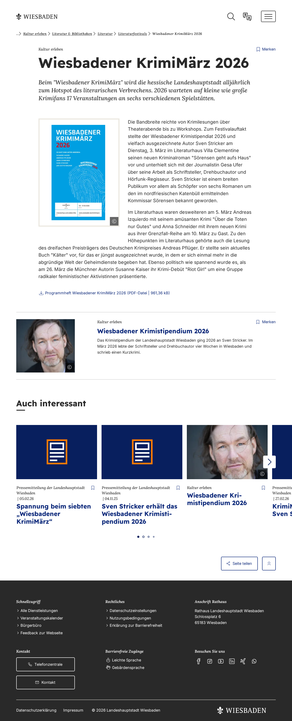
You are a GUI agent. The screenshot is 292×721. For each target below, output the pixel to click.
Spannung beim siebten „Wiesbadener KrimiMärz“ (53, 513)
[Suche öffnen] (231, 16)
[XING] (243, 661)
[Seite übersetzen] (247, 16)
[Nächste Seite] (269, 462)
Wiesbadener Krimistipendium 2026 (153, 331)
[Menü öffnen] (268, 16)
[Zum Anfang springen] (269, 563)
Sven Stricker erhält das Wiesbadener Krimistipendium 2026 (139, 513)
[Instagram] (210, 661)
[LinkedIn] (232, 661)
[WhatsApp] (254, 661)
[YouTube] (221, 661)
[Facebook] (198, 661)
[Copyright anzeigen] (113, 220)
